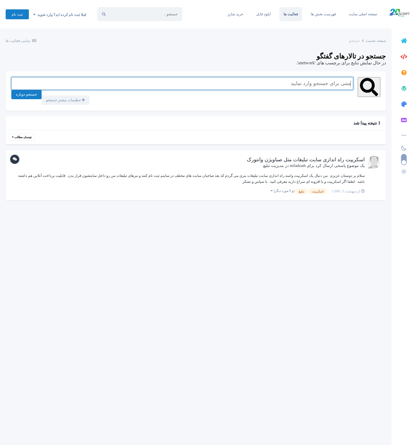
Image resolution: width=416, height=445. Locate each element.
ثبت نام (17, 14)
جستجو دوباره (26, 94)
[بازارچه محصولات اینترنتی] (403, 121)
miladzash (298, 166)
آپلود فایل (263, 14)
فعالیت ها (291, 14)
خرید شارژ (235, 14)
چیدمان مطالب (23, 137)
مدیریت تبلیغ (273, 166)
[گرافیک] (403, 105)
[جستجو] (103, 14)
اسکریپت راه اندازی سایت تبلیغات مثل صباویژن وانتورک (306, 159)
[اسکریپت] (403, 57)
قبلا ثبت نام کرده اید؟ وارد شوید (61, 14)
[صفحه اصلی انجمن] (403, 41)
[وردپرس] (403, 89)
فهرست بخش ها (323, 14)
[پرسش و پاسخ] (403, 73)
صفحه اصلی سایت (363, 14)
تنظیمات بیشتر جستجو (64, 100)
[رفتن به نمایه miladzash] (374, 162)
